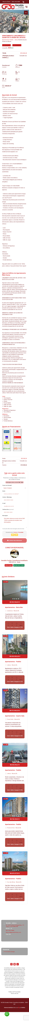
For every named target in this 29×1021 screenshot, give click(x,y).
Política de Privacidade (14, 991)
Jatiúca (16, 39)
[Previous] (4, 590)
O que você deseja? (7, 485)
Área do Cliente (6, 1)
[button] (23, 1)
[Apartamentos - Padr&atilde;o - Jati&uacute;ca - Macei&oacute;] (12, 7)
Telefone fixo (8, 509)
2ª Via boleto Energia (9, 951)
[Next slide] (26, 21)
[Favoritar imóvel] (26, 582)
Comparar (17, 45)
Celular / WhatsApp (7, 497)
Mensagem (5, 515)
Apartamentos (5, 39)
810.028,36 (23, 53)
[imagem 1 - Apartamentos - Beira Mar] (14, 590)
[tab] (26, 13)
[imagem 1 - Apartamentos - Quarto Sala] (14, 699)
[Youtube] (14, 964)
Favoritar (7, 45)
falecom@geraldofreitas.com (13, 932)
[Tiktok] (17, 964)
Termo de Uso (14, 993)
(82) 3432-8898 (10, 930)
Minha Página (8, 565)
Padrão (11, 39)
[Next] (25, 590)
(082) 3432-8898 (16, 1)
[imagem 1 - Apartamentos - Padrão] (14, 644)
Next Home (6, 275)
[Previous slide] (2, 21)
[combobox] (14, 488)
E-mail (3, 503)
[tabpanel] (14, 21)
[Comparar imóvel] (26, 584)
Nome (3, 491)
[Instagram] (11, 964)
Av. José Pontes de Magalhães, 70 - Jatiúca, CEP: (15, 925)
